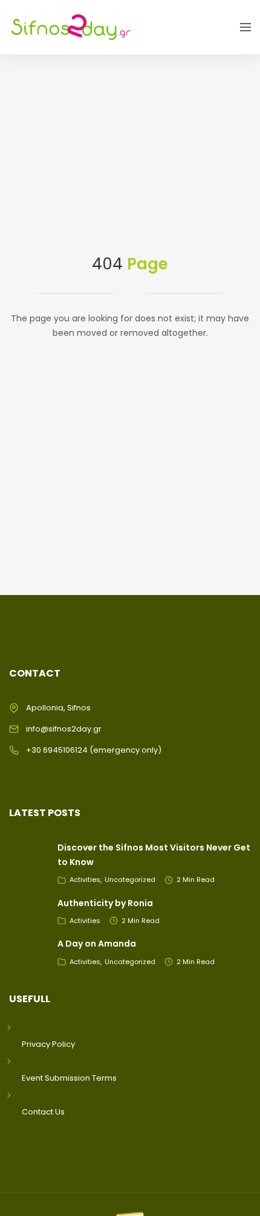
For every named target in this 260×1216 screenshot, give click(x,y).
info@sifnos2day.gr (64, 729)
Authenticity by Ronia (105, 903)
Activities (85, 879)
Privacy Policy (48, 1044)
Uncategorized (130, 879)
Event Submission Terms (69, 1078)
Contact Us (43, 1112)
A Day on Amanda (96, 944)
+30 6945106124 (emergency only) (93, 750)
